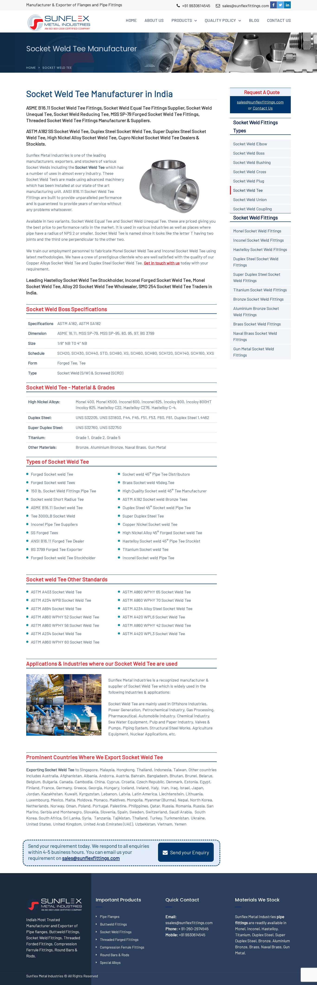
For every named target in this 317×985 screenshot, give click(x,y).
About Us (154, 20)
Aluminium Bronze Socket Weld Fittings (256, 311)
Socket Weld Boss (249, 153)
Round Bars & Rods (114, 955)
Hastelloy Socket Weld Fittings (260, 249)
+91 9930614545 (196, 5)
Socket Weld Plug (248, 180)
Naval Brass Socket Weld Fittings (255, 336)
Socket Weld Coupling (252, 208)
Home (131, 20)
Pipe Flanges (110, 916)
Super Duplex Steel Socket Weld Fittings (256, 277)
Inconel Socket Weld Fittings (258, 240)
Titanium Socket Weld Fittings (260, 289)
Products (181, 20)
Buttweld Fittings (113, 924)
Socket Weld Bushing (252, 162)
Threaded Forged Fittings (119, 939)
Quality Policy (220, 20)
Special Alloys (110, 962)
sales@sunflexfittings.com (245, 5)
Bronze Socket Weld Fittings (258, 299)
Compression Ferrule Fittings (122, 947)
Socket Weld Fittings (116, 932)
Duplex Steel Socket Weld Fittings (255, 261)
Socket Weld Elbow (250, 143)
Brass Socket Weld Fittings (257, 323)
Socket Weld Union (250, 199)
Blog (254, 20)
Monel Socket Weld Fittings (257, 230)
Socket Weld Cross (249, 171)
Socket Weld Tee (248, 190)
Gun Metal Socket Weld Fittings (253, 352)
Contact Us (279, 20)
